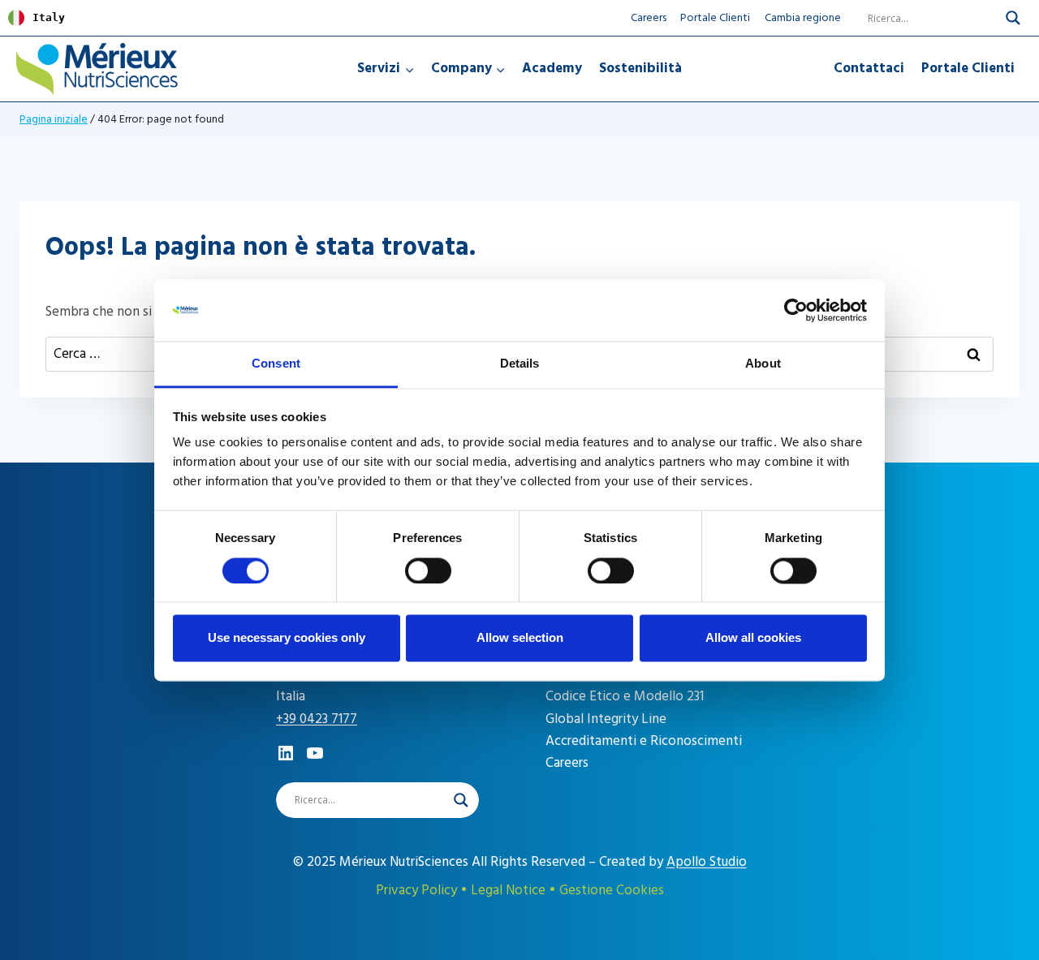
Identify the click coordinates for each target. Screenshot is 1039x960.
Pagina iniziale (53, 119)
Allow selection (519, 638)
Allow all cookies (753, 638)
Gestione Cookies (611, 890)
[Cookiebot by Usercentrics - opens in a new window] (796, 310)
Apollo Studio (706, 861)
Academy (552, 68)
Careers (648, 17)
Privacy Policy (416, 890)
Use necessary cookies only (286, 638)
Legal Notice (508, 890)
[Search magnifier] (1013, 17)
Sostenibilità (640, 68)
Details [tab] (520, 364)
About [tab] (763, 364)
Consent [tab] (276, 364)
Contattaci (869, 68)
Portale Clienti (715, 17)
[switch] (428, 570)
